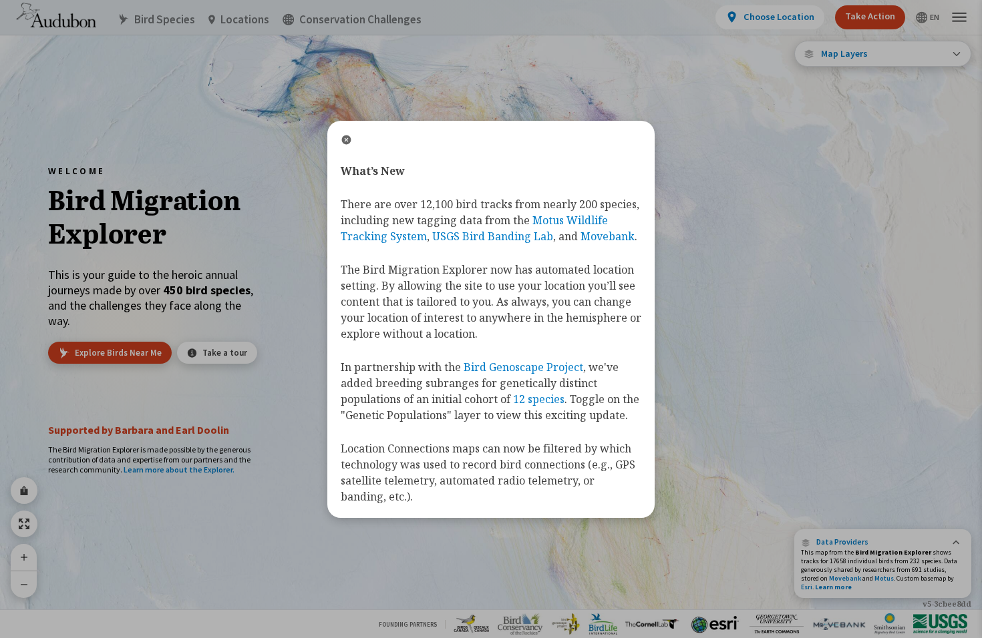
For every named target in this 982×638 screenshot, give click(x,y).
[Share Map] (24, 490)
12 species (538, 399)
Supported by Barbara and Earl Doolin (138, 429)
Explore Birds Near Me (118, 352)
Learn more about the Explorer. (179, 469)
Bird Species (164, 20)
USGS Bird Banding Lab (492, 236)
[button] (883, 542)
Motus (884, 578)
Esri (806, 587)
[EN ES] (927, 17)
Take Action (870, 16)
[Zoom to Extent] (24, 524)
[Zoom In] (24, 557)
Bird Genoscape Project (523, 367)
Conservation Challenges (360, 20)
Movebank (845, 578)
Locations (244, 20)
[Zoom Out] (24, 584)
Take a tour (224, 352)
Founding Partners (408, 624)
